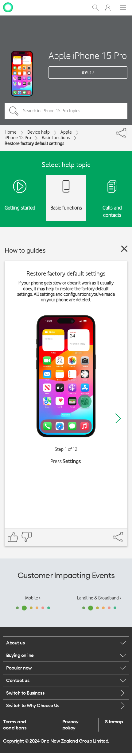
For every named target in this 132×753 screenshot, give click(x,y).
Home (11, 132)
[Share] (126, 131)
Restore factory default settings (34, 143)
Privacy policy (70, 724)
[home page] (8, 7)
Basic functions (56, 137)
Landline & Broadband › (99, 598)
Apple (66, 132)
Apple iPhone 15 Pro (88, 55)
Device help (38, 132)
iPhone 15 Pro (18, 137)
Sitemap (114, 721)
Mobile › (33, 598)
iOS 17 (88, 73)
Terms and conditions (14, 724)
